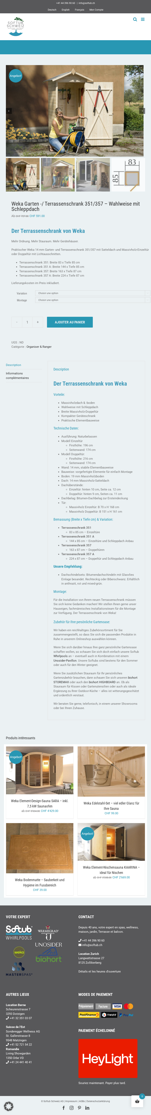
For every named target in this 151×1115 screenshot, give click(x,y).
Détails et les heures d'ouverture (99, 971)
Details (55, 771)
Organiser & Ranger (39, 347)
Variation (22, 293)
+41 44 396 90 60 (93, 940)
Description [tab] (13, 365)
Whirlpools (60, 656)
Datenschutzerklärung (98, 1101)
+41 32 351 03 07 (21, 1018)
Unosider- (59, 660)
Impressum (71, 1101)
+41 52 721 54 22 (21, 1044)
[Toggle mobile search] (135, 19)
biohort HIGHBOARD (102, 682)
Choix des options (31, 771)
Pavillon (71, 660)
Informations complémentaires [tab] (17, 376)
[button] (8, 1106)
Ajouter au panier (70, 322)
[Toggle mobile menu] (143, 19)
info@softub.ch (87, 3)
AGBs (82, 1101)
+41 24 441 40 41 (21, 1062)
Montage (22, 300)
